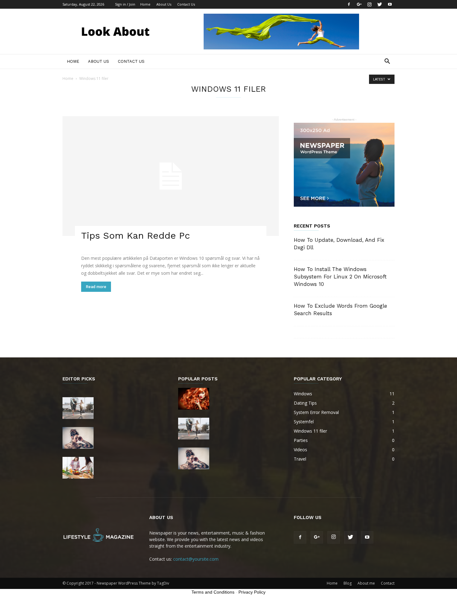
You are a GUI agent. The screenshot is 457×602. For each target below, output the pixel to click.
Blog (348, 583)
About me (366, 583)
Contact (388, 583)
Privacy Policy (251, 592)
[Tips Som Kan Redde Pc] (170, 176)
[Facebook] (348, 4)
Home (145, 4)
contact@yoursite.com (196, 559)
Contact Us (186, 4)
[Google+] (359, 4)
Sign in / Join (125, 4)
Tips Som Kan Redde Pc (135, 235)
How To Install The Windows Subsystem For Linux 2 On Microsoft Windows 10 (340, 276)
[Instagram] (369, 4)
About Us (163, 4)
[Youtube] (390, 4)
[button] (387, 62)
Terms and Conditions (213, 592)
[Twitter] (379, 4)
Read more (96, 286)
